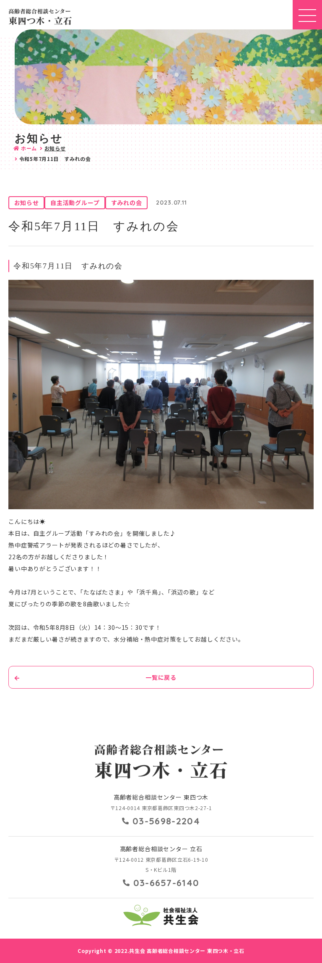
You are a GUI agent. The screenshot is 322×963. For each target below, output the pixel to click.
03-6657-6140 (166, 883)
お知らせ (55, 148)
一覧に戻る (161, 677)
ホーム (29, 148)
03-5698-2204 (166, 821)
